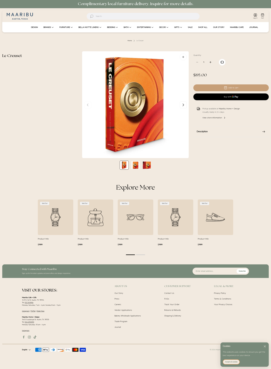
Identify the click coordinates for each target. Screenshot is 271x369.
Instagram (25, 311)
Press (116, 299)
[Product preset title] (55, 217)
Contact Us (169, 293)
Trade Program (120, 321)
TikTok (33, 311)
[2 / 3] (135, 165)
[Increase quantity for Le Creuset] (210, 62)
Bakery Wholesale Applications (127, 316)
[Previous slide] (87, 105)
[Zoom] (183, 57)
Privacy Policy (220, 293)
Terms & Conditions (222, 299)
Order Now (40, 311)
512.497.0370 (29, 322)
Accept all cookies (231, 362)
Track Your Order (171, 304)
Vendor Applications (123, 310)
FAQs (166, 299)
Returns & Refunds (172, 310)
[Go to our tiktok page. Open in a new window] (35, 337)
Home (129, 41)
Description (202, 131)
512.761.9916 (29, 303)
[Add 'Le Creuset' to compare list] (222, 62)
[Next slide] (183, 105)
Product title (43, 239)
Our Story (118, 293)
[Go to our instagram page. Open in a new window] (29, 337)
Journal (117, 327)
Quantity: (197, 55)
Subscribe (242, 271)
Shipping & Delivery (172, 316)
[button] (130, 254)
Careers (117, 304)
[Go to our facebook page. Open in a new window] (23, 337)
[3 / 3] (146, 165)
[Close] (264, 346)
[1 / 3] (124, 165)
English (24, 350)
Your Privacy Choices (223, 304)
